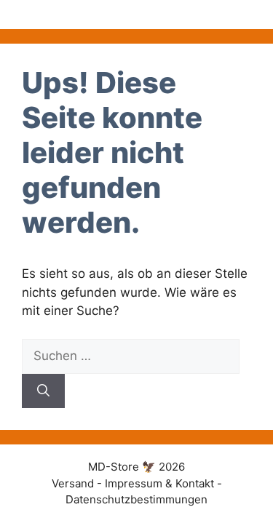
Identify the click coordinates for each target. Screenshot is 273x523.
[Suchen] (43, 391)
